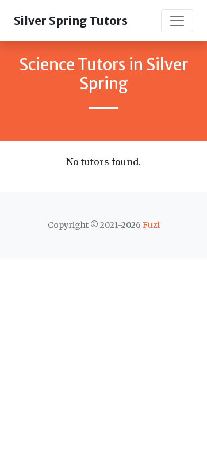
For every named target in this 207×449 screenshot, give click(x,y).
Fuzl (151, 225)
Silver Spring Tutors (71, 20)
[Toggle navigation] (177, 20)
